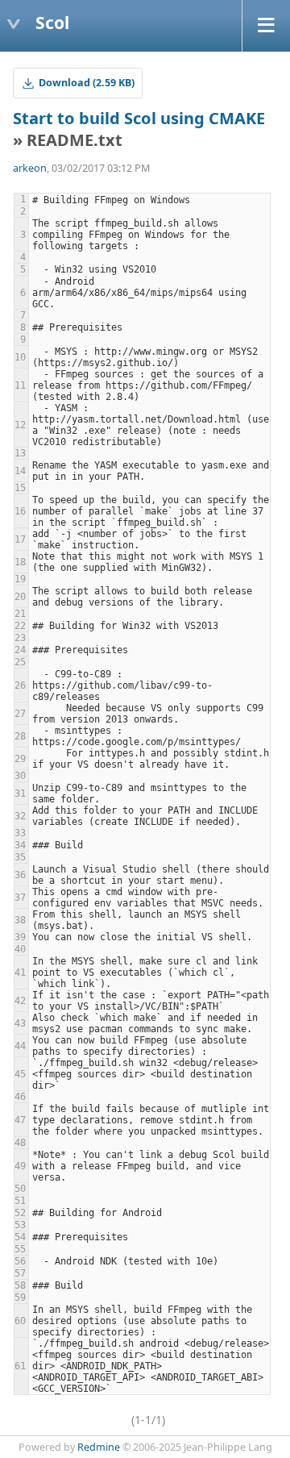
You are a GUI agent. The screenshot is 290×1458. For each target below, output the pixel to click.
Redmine (98, 1447)
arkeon (30, 168)
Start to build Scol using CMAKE (139, 118)
